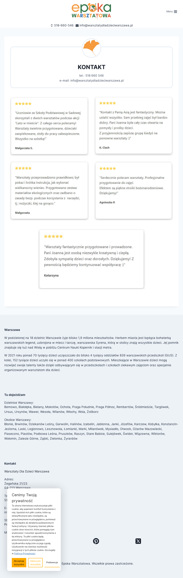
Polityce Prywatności (24, 553)
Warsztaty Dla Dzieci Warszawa (26, 471)
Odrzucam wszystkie (35, 563)
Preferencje (52, 562)
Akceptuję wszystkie (19, 563)
